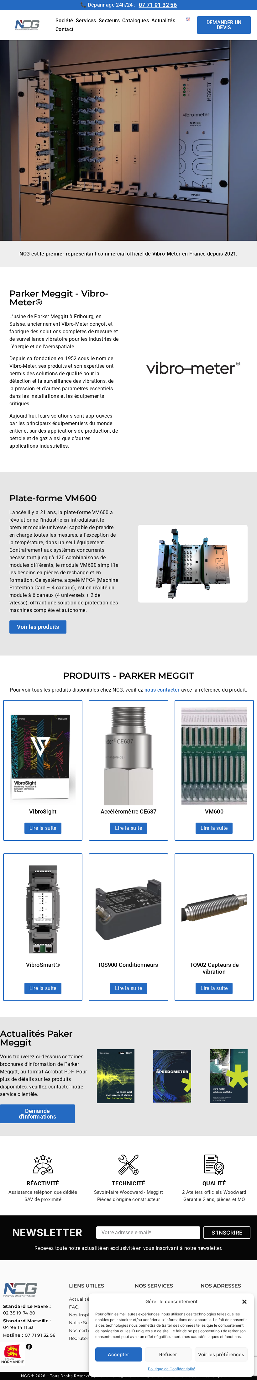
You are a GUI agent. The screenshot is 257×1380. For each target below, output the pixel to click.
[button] (244, 1301)
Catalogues (135, 21)
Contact (64, 29)
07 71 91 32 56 (158, 5)
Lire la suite (42, 828)
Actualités (163, 21)
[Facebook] (29, 1347)
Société (64, 21)
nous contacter (162, 690)
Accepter (118, 1354)
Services (86, 21)
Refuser (168, 1354)
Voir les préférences (221, 1354)
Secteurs (109, 21)
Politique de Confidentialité (171, 1369)
